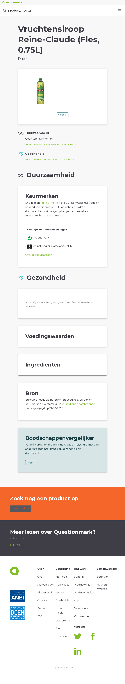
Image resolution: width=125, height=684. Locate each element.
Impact (60, 592)
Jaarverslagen (45, 584)
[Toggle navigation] (119, 11)
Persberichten (64, 600)
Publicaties (62, 584)
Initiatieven (62, 636)
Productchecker (19, 10)
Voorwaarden (82, 616)
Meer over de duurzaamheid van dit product (52, 144)
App (76, 600)
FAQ (40, 616)
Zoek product (20, 508)
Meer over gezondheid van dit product (48, 159)
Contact (42, 600)
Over (40, 576)
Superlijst (80, 576)
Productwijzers (83, 584)
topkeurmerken (50, 202)
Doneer (42, 608)
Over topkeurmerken (38, 254)
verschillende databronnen (78, 404)
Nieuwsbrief (44, 592)
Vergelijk (62, 114)
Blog (58, 628)
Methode (61, 576)
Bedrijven (103, 576)
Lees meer (17, 545)
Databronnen (64, 620)
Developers (81, 608)
